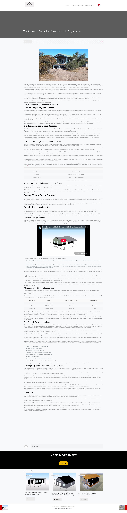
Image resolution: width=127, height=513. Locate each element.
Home (55, 508)
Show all (101, 41)
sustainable (26, 165)
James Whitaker (36, 446)
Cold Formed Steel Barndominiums (65, 508)
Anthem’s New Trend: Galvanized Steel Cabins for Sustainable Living (62, 494)
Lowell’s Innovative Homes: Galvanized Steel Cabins (87, 494)
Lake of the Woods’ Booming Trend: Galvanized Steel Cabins (36, 493)
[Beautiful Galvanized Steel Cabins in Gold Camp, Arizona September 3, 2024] (4, 507)
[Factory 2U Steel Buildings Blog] (29, 4)
